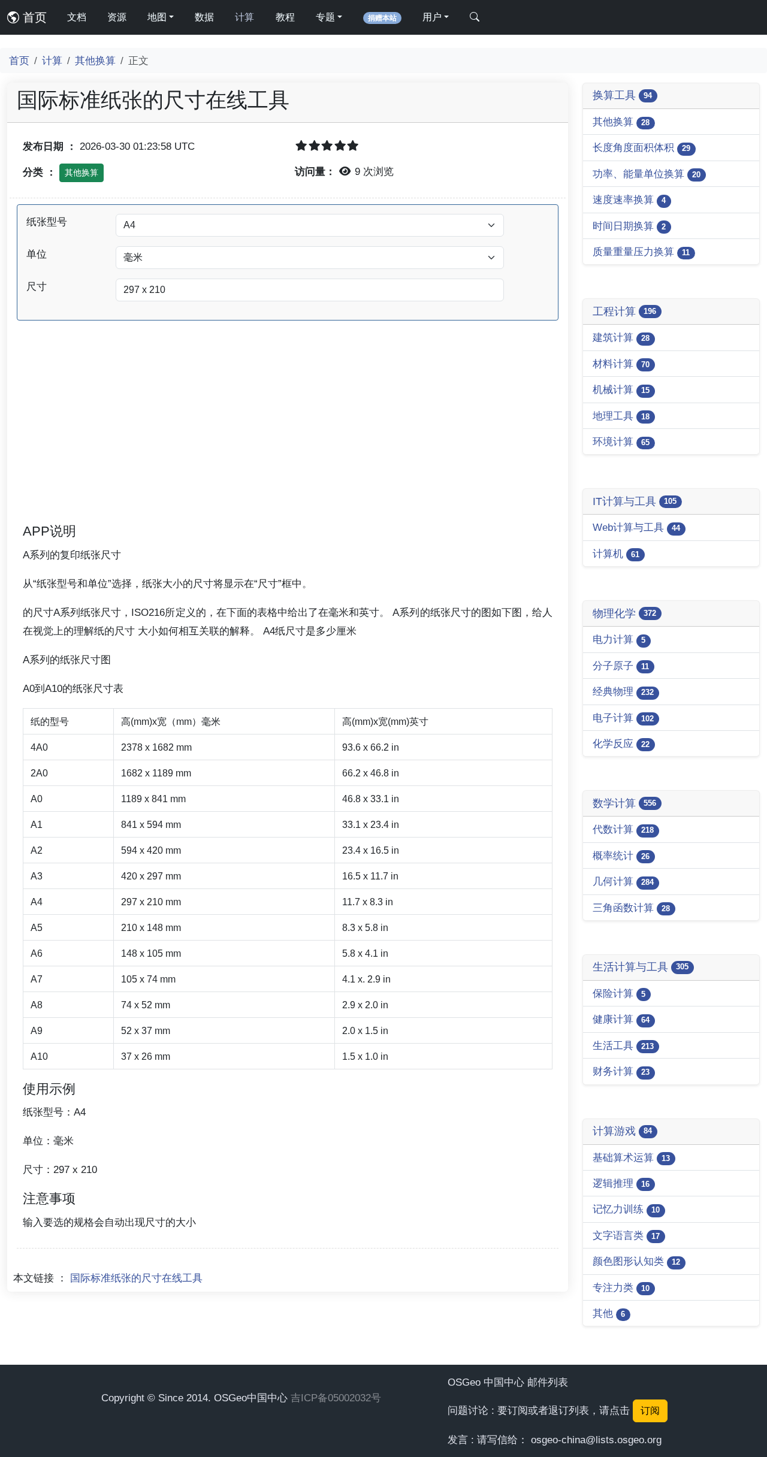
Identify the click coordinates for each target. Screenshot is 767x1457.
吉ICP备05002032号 (336, 1398)
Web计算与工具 (636, 527)
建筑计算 (621, 337)
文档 (76, 17)
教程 (285, 17)
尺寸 (36, 286)
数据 (204, 17)
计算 (244, 17)
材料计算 (621, 364)
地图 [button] (157, 17)
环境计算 (621, 442)
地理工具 (621, 416)
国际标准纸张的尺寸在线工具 (136, 1278)
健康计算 (621, 1019)
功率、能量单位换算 (646, 174)
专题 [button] (325, 17)
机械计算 (621, 389)
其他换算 (95, 60)
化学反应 (621, 743)
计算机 (616, 554)
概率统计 (621, 855)
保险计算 (619, 993)
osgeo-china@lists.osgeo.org (596, 1440)
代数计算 (623, 829)
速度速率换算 (629, 199)
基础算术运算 (631, 1157)
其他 (609, 1313)
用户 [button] (432, 17)
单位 (36, 254)
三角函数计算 (631, 908)
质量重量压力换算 (641, 252)
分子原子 (621, 666)
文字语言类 (626, 1235)
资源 (116, 17)
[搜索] (474, 17)
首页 (33, 17)
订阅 (650, 1410)
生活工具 (623, 1045)
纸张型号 (46, 222)
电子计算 (623, 718)
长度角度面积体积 (641, 147)
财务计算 (621, 1071)
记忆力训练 (626, 1209)
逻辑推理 (621, 1183)
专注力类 (621, 1287)
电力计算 (619, 639)
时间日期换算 (629, 226)
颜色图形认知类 (636, 1261)
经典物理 (623, 691)
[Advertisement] (287, 438)
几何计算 (623, 881)
